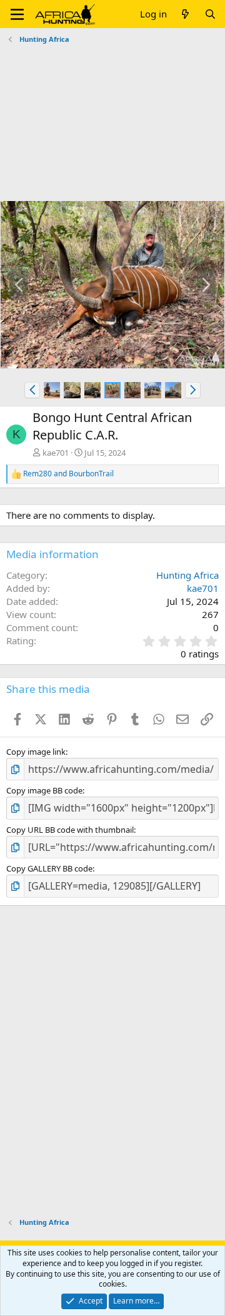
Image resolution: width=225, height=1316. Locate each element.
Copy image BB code (44, 790)
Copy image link (36, 751)
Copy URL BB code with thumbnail (70, 829)
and (68, 474)
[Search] (210, 14)
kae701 (55, 452)
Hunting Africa (187, 575)
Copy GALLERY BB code (49, 868)
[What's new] (185, 14)
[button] (17, 14)
